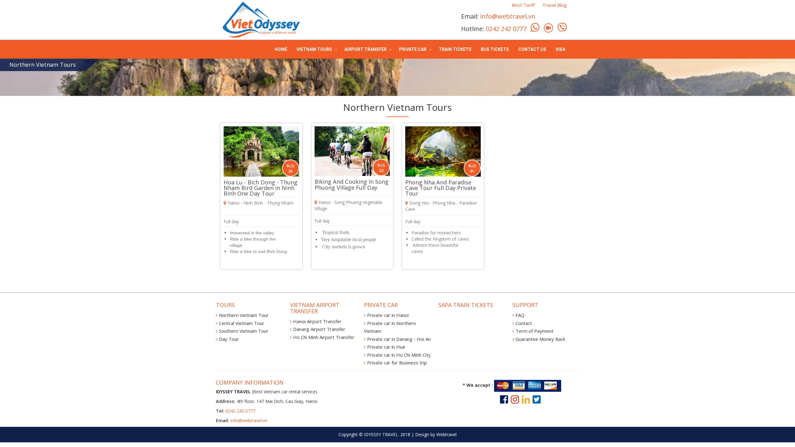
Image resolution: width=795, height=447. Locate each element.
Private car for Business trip (397, 362)
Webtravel (446, 434)
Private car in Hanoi (388, 315)
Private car (412, 49)
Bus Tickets (495, 49)
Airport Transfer (365, 49)
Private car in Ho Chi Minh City (399, 355)
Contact (524, 323)
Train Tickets (455, 49)
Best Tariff (523, 5)
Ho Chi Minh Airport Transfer (323, 337)
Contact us (532, 49)
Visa (560, 49)
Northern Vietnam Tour (244, 315)
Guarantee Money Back (540, 339)
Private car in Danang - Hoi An (399, 339)
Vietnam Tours (314, 49)
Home (281, 49)
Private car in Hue (386, 347)
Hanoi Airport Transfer (317, 321)
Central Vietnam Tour (241, 323)
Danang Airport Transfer (319, 329)
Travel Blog (554, 5)
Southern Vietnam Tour (243, 331)
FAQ (520, 315)
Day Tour (229, 339)
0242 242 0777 (506, 29)
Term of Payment (534, 331)
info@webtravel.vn (507, 16)
